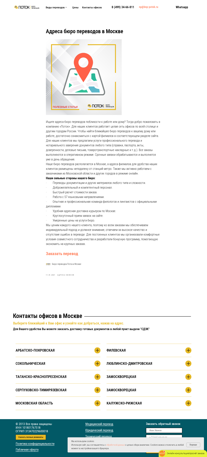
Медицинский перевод (99, 424)
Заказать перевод (62, 253)
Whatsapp (182, 7)
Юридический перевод (99, 430)
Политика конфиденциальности (35, 443)
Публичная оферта (27, 449)
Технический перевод (98, 436)
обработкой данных (115, 445)
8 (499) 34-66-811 (123, 7)
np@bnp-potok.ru (148, 6)
